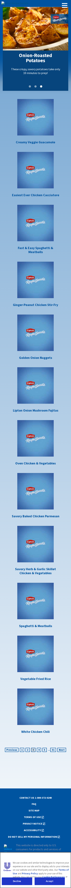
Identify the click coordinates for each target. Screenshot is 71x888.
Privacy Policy (30, 873)
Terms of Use (32, 817)
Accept (49, 881)
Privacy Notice (32, 823)
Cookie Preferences (53, 877)
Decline (17, 881)
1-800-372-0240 (43, 798)
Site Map (34, 810)
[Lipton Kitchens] (35, 3)
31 (53, 750)
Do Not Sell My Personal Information (32, 837)
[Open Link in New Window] (8, 849)
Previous (11, 750)
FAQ (34, 804)
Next (62, 750)
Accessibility (32, 830)
